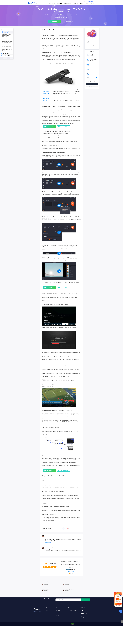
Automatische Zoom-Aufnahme (55, 3)
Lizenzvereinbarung (49, 613)
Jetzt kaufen (76, 3)
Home (34, 6)
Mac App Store (70, 612)
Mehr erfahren (47, 542)
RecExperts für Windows (60, 610)
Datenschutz (47, 615)
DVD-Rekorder (45, 100)
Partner (81, 3)
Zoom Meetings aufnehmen (92, 55)
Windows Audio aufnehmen (93, 69)
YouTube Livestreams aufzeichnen (93, 60)
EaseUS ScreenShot (59, 615)
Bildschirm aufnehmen (40, 6)
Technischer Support (92, 84)
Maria (49, 29)
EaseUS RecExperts (46, 91)
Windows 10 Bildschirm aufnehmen (94, 65)
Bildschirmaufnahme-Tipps (72, 610)
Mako (52, 535)
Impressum (47, 610)
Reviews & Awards (49, 612)
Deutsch (84, 1)
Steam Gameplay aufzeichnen (93, 74)
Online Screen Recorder (60, 613)
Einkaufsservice (92, 86)
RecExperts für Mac (59, 612)
